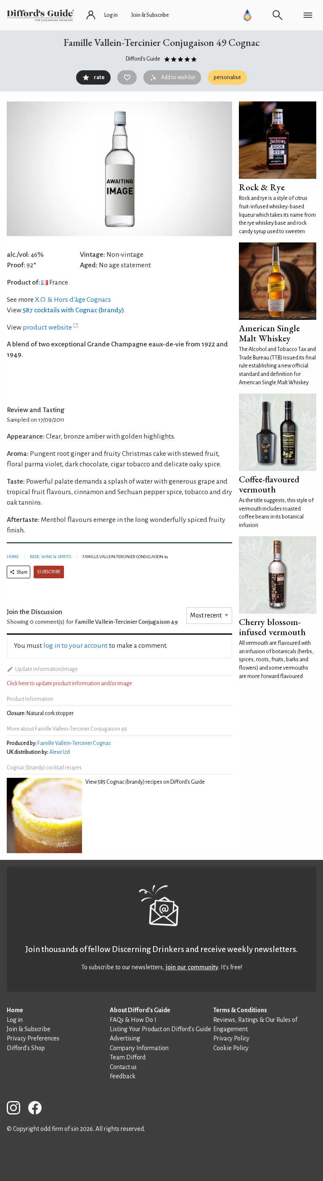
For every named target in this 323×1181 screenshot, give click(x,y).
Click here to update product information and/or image (69, 683)
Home (13, 556)
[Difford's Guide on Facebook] (38, 1109)
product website (47, 327)
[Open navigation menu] (308, 15)
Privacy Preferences (33, 1038)
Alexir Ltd (59, 752)
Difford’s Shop (26, 1048)
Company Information (139, 1048)
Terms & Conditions (240, 1010)
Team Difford (128, 1057)
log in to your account (75, 645)
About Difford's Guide (140, 1010)
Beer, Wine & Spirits (50, 556)
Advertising (125, 1038)
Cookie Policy (231, 1048)
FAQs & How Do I (133, 1019)
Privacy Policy (231, 1038)
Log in (15, 1019)
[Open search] (277, 15)
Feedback (122, 1076)
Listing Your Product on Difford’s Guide (160, 1029)
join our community (192, 967)
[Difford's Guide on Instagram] (17, 1109)
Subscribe (49, 572)
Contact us (123, 1067)
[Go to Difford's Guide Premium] (247, 15)
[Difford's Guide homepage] (40, 15)
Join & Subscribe (28, 1029)
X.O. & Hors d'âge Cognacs (73, 299)
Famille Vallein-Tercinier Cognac (74, 743)
